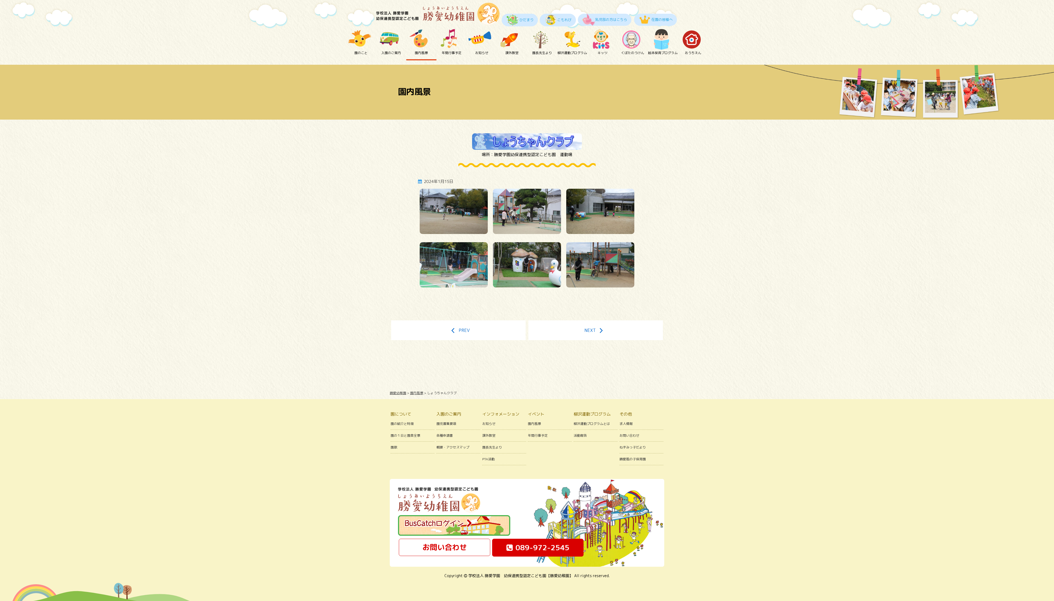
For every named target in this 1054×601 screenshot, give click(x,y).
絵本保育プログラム (663, 52)
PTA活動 (488, 459)
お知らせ (481, 52)
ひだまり (526, 19)
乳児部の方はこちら (611, 19)
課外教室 (511, 52)
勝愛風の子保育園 (632, 459)
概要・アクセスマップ (452, 447)
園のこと (361, 52)
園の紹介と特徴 (402, 423)
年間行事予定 (451, 52)
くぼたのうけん (632, 52)
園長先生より (542, 52)
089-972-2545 (542, 547)
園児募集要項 (446, 423)
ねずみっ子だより (632, 447)
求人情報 (626, 423)
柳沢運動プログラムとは (592, 423)
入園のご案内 (391, 52)
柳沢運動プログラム (572, 52)
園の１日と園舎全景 (405, 435)
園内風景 (421, 52)
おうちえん (693, 52)
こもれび (564, 19)
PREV (464, 330)
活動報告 (580, 435)
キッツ (602, 52)
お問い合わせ (629, 435)
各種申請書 (444, 435)
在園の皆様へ (662, 19)
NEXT (590, 330)
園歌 (394, 447)
